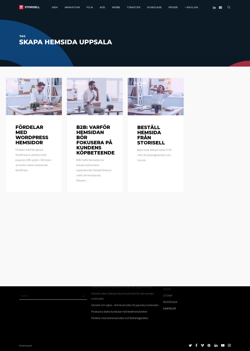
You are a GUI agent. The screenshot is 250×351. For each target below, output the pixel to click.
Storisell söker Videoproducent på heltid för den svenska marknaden (122, 296)
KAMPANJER (169, 308)
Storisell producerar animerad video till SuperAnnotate (121, 287)
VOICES (167, 289)
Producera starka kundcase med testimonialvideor (119, 311)
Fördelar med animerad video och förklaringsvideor (119, 318)
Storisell (17, 83)
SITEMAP (168, 295)
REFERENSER (170, 302)
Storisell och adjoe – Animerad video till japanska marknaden (125, 305)
